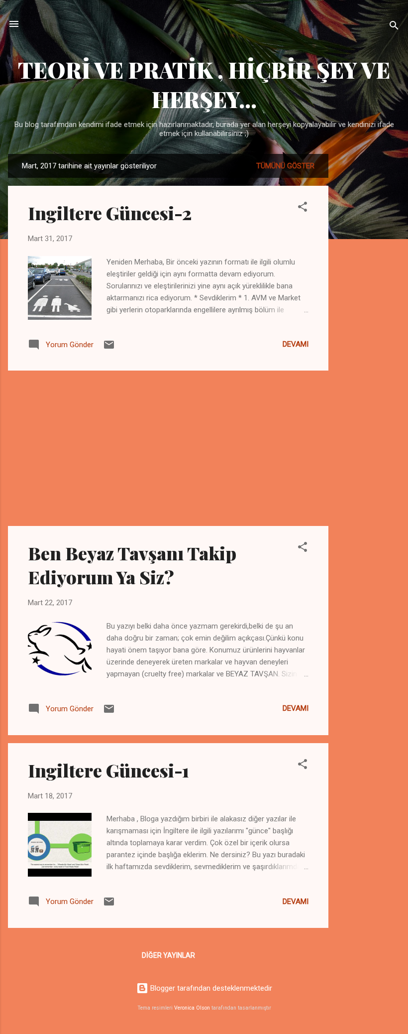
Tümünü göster (285, 165)
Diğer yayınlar (168, 955)
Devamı (295, 344)
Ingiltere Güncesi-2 (110, 213)
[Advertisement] (368, 303)
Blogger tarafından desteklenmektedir (210, 988)
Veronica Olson (192, 1008)
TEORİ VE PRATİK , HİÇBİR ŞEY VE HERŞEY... (204, 84)
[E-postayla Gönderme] (109, 348)
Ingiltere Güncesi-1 (108, 770)
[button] (302, 208)
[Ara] (394, 27)
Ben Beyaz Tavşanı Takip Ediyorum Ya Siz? (132, 565)
